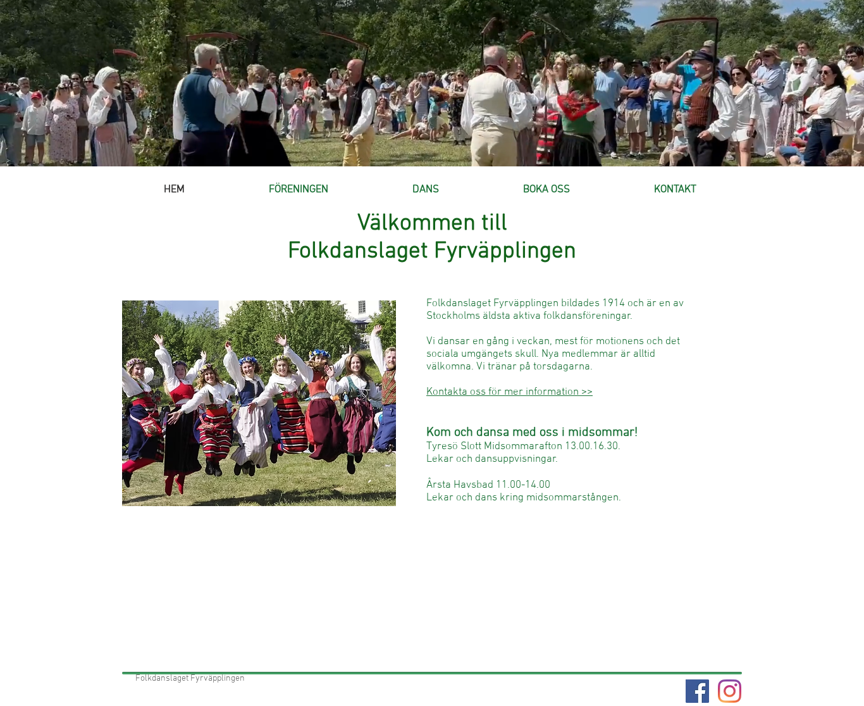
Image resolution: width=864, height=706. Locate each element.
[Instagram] (729, 691)
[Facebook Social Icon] (697, 691)
